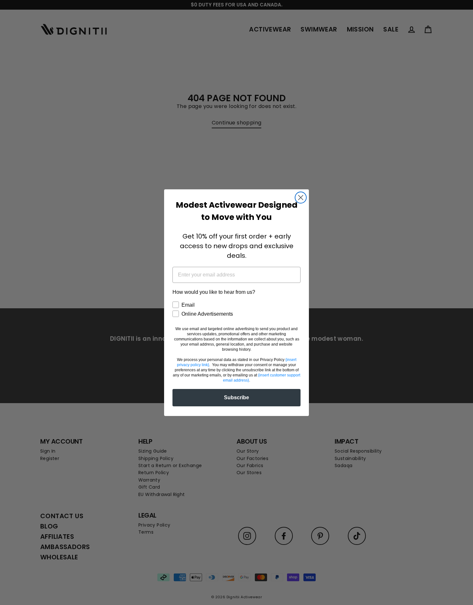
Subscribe (236, 397)
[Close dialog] (300, 197)
